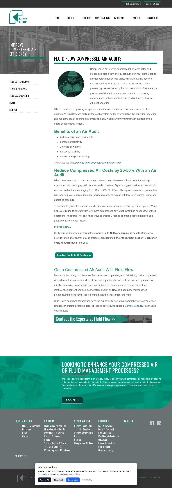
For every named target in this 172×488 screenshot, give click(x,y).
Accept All (44, 480)
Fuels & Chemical (106, 429)
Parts (12, 102)
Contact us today (134, 305)
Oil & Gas (102, 439)
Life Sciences (104, 432)
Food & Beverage (106, 426)
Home (57, 18)
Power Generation (106, 443)
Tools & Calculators (131, 3)
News (24, 432)
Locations (26, 429)
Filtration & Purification (55, 429)
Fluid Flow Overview (31, 426)
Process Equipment (52, 436)
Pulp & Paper (104, 446)
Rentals (13, 109)
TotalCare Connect (53, 446)
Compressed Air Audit (84, 443)
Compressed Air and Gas (55, 426)
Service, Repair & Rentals (55, 443)
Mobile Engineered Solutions (57, 450)
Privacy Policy (86, 480)
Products (86, 18)
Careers (25, 436)
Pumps (47, 439)
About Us (71, 18)
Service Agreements (19, 95)
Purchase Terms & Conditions (143, 477)
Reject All (58, 480)
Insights (136, 18)
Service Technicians (19, 81)
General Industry (105, 450)
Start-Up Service (18, 88)
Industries (119, 18)
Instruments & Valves (54, 432)
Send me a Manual (152, 3)
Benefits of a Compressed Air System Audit (98, 162)
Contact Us (152, 18)
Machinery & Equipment (109, 436)
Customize (73, 480)
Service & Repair (102, 18)
